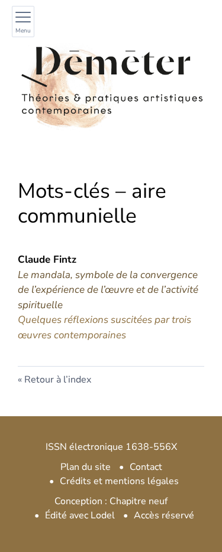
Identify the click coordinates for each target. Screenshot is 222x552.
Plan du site (85, 466)
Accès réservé (164, 515)
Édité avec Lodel (80, 515)
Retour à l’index (57, 379)
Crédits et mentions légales (119, 481)
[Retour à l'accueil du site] (111, 80)
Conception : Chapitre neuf (111, 501)
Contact (146, 466)
